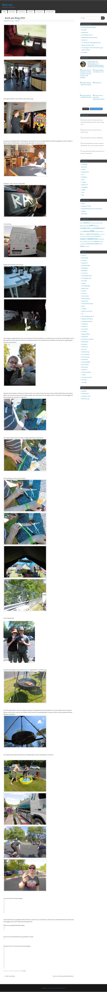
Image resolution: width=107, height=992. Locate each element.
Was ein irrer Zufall (86, 206)
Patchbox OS (84, 346)
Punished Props (85, 352)
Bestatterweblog (85, 265)
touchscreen (90, 244)
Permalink (23, 971)
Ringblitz (83, 211)
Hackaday (83, 308)
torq (81, 243)
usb (101, 244)
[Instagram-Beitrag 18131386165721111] (99, 75)
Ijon (82, 313)
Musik (82, 179)
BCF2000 (96, 223)
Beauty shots (84, 32)
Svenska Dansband (86, 372)
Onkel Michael (84, 341)
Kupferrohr (27, 670)
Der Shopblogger (85, 286)
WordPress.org (85, 398)
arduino (86, 223)
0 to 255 (83, 255)
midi (92, 231)
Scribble (83, 189)
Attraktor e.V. (84, 263)
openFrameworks (90, 236)
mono (85, 234)
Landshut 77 (84, 326)
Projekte (83, 182)
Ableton (81, 223)
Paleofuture (84, 344)
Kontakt (31, 11)
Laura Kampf (84, 329)
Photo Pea (84, 349)
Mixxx (82, 234)
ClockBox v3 (84, 40)
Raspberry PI (84, 184)
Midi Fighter (96, 231)
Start (4, 11)
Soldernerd (84, 369)
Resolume (82, 241)
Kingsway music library (87, 319)
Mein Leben (84, 213)
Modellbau (84, 177)
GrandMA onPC (85, 172)
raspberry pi (92, 239)
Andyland (7, 4)
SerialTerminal (85, 364)
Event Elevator (85, 296)
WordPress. (62, 988)
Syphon (96, 241)
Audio (94, 223)
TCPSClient (101, 241)
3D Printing (84, 164)
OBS (81, 236)
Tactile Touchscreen (9, 976)
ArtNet (91, 223)
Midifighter (101, 231)
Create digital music (86, 278)
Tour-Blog (84, 382)
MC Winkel (84, 331)
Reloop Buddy (100, 239)
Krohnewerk (84, 324)
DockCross (84, 293)
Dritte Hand (96, 225)
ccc (85, 225)
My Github (12, 11)
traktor (96, 244)
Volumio (87, 246)
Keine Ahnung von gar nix (87, 316)
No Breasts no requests (87, 339)
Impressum (40, 11)
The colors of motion (86, 377)
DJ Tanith (83, 291)
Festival (17, 20)
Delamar (83, 283)
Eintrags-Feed (85, 393)
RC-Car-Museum (85, 354)
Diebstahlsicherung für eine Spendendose (91, 208)
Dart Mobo (84, 280)
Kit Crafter (84, 30)
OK (102, 18)
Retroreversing (85, 357)
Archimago (84, 260)
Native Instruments (92, 234)
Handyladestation (99, 228)
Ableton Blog (84, 258)
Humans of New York (86, 311)
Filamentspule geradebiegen (88, 27)
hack (91, 228)
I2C (80, 231)
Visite (82, 195)
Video (82, 192)
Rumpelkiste (84, 187)
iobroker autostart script (87, 45)
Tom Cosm (84, 380)
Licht (82, 174)
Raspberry (83, 239)
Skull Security (84, 367)
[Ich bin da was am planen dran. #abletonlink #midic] (99, 100)
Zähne (83, 203)
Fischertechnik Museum (87, 303)
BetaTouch (84, 167)
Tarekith (83, 374)
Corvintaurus (84, 273)
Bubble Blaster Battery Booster (89, 37)
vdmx (82, 246)
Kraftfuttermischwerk (86, 321)
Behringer (101, 223)
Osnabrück (98, 236)
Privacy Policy (50, 11)
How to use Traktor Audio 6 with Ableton (63, 976)
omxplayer (84, 236)
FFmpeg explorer (85, 298)
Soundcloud (22, 11)
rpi (85, 241)
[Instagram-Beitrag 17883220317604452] (86, 88)
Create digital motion (86, 275)
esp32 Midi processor (86, 35)
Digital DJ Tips (84, 288)
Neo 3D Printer (102, 234)
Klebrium (86, 231)
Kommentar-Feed (85, 396)
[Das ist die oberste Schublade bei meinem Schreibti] (86, 75)
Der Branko (84, 52)
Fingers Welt (84, 301)
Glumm (83, 306)
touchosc (84, 243)
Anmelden (83, 391)
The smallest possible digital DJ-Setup (90, 42)
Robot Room (84, 359)
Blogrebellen (84, 268)
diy (87, 225)
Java (82, 231)
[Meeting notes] (99, 88)
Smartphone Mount (90, 241)
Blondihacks (84, 270)
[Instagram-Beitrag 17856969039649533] (86, 100)
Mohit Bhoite (84, 336)
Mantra (56, 988)
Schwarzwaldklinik (85, 362)
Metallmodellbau (85, 334)
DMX (91, 225)
